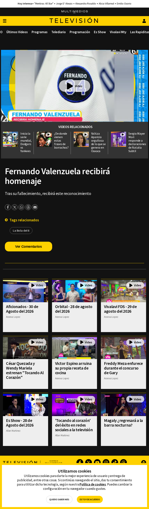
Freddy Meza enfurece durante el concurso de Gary (123, 368)
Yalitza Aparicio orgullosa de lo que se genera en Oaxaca (98, 142)
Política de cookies (93, 484)
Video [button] (78, 86)
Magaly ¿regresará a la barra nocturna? (123, 423)
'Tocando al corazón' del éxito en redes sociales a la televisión (74, 425)
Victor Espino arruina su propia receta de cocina (73, 368)
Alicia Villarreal (106, 3)
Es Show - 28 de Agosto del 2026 (19, 423)
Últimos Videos (17, 32)
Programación (80, 32)
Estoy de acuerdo (90, 499)
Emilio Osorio (124, 3)
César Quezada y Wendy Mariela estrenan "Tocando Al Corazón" (24, 370)
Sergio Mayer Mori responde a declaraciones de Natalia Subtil (137, 142)
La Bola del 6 (21, 230)
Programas (40, 32)
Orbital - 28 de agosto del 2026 (73, 309)
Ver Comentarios (28, 246)
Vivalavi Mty (118, 32)
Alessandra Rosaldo (85, 3)
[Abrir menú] (4, 21)
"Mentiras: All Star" (43, 3)
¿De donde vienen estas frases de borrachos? (61, 140)
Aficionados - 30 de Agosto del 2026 (22, 309)
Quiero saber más (59, 499)
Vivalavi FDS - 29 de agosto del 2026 (120, 309)
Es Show (100, 32)
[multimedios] (74, 11)
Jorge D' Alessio (64, 3)
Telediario (58, 32)
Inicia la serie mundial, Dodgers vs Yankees (26, 142)
